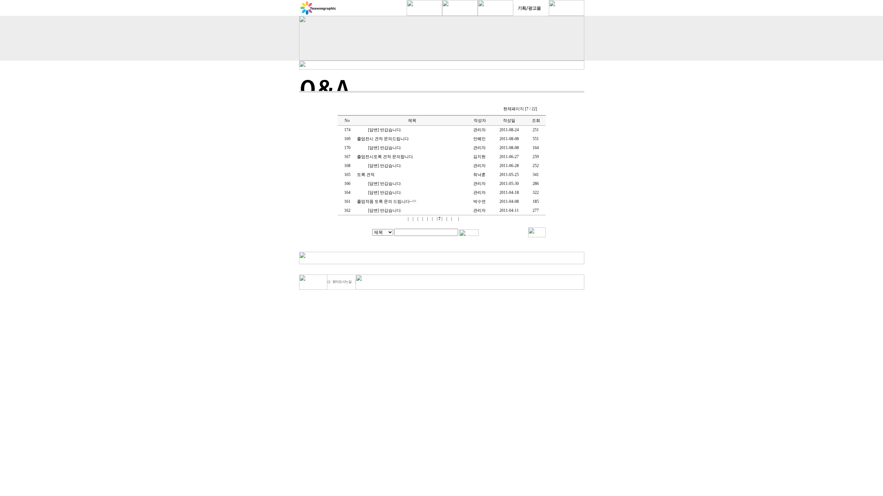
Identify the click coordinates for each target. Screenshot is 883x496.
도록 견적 (366, 174)
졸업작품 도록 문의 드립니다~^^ (386, 201)
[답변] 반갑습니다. (385, 129)
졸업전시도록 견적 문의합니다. (385, 156)
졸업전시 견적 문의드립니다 (383, 138)
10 (455, 218)
